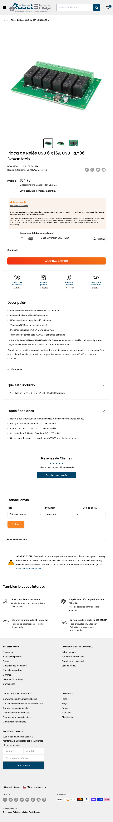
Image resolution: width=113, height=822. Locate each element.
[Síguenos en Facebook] (5, 800)
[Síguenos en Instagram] (16, 800)
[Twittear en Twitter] (98, 169)
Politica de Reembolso (17, 539)
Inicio (5, 20)
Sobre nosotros (69, 652)
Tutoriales (66, 712)
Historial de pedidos (12, 656)
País (10, 507)
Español (39, 787)
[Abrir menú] (4, 7)
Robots (65, 708)
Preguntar (70, 288)
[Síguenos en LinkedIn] (38, 800)
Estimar (16, 524)
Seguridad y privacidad (73, 661)
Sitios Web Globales (11, 787)
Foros (64, 699)
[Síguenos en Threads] (44, 800)
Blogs (64, 703)
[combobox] (74, 7)
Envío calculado (27, 191)
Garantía (7, 675)
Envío (6, 661)
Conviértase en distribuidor (16, 708)
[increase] (41, 250)
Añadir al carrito (56, 261)
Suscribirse (23, 765)
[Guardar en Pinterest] (92, 169)
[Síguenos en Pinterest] (22, 800)
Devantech (13, 166)
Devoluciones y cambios (15, 665)
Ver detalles (43, 288)
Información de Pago (13, 679)
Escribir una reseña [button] (56, 475)
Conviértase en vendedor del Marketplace (23, 703)
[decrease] (23, 250)
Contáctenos (9, 684)
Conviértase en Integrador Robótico (20, 699)
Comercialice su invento (14, 721)
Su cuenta (8, 652)
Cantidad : (12, 250)
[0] (107, 7)
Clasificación (68, 717)
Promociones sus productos (16, 712)
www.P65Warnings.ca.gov (28, 568)
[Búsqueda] (96, 7)
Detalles (17, 288)
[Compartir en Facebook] (87, 169)
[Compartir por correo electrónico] (104, 169)
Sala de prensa (69, 665)
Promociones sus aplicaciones (17, 717)
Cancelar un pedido (12, 670)
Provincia (50, 507)
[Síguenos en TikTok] (33, 800)
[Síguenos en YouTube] (27, 800)
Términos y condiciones (73, 656)
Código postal (90, 507)
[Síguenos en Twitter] (11, 800)
